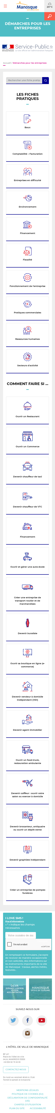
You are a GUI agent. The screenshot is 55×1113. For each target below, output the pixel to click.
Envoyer (42, 941)
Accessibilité (38, 1108)
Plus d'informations (14, 921)
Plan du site (17, 1108)
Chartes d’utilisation (27, 1105)
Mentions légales (27, 1090)
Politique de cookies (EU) (27, 1094)
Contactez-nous (16, 1070)
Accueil (7, 63)
